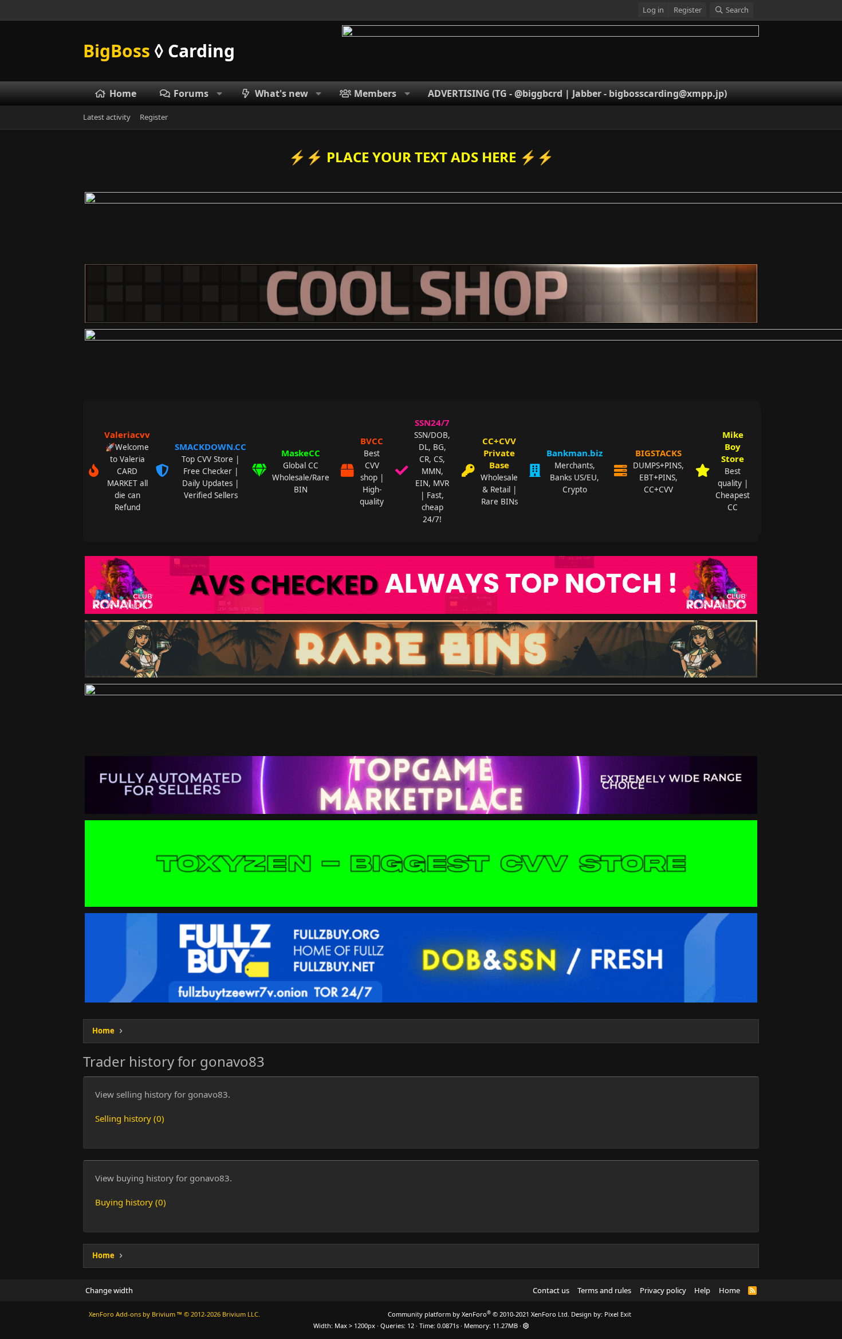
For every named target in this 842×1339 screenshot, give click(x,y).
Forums (191, 93)
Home (122, 93)
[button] (219, 93)
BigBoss (159, 50)
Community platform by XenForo (478, 1314)
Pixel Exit (617, 1314)
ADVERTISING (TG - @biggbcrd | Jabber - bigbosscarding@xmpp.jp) (577, 93)
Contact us (551, 1290)
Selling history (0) (129, 1118)
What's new (281, 93)
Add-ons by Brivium (174, 1314)
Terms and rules (604, 1290)
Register (154, 117)
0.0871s (448, 1325)
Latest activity (107, 117)
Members (375, 93)
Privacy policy (663, 1290)
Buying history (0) (130, 1202)
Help (702, 1290)
